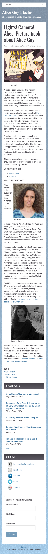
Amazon (12, 176)
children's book (10, 377)
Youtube (16, 487)
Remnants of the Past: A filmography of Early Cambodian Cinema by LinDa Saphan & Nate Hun (23, 406)
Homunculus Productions (23, 464)
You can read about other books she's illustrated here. (23, 360)
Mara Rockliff (9, 371)
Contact (24, 547)
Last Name (10, 523)
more (8, 448)
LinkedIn (16, 475)
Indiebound (14, 173)
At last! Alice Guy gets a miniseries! (22, 394)
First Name (10, 514)
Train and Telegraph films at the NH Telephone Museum (22, 440)
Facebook (17, 469)
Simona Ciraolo (10, 374)
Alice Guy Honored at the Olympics (22, 417)
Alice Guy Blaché (17, 12)
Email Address (12, 504)
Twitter (16, 481)
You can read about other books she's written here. (21, 300)
